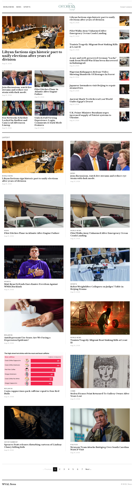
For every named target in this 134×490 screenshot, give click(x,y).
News (18, 7)
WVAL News (9, 484)
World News (8, 7)
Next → (88, 469)
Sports (27, 7)
